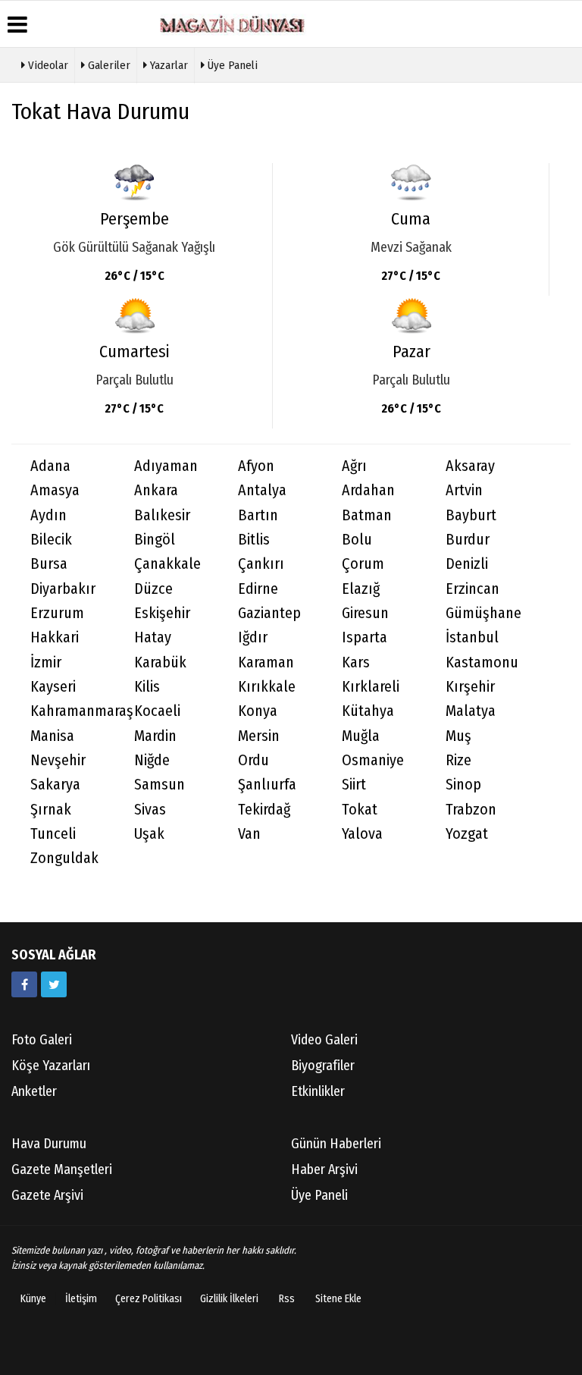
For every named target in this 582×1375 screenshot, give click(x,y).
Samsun (159, 784)
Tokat (359, 809)
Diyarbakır (62, 588)
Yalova (362, 833)
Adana (50, 466)
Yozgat (467, 833)
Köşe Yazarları (50, 1065)
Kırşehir (470, 686)
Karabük (160, 662)
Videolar (46, 65)
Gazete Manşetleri (61, 1169)
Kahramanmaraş (72, 711)
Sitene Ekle (338, 1298)
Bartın (258, 515)
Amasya (55, 490)
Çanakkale (167, 563)
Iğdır (253, 637)
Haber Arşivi (324, 1169)
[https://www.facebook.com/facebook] (24, 984)
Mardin (155, 736)
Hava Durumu (48, 1143)
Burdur (468, 539)
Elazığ (361, 588)
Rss (287, 1298)
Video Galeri (324, 1039)
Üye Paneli (231, 65)
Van (249, 833)
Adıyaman (166, 466)
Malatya (471, 711)
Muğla (361, 736)
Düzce (153, 588)
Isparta (364, 637)
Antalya (262, 490)
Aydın (48, 515)
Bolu (357, 539)
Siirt (354, 784)
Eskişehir (162, 613)
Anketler (34, 1091)
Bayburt (471, 515)
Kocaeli (157, 711)
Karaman (266, 662)
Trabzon (471, 809)
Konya (257, 711)
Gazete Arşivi (47, 1195)
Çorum (363, 563)
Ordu (253, 760)
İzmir (45, 662)
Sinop (463, 784)
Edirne (258, 588)
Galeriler (107, 65)
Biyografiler (323, 1065)
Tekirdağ (264, 809)
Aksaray (470, 466)
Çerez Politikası (148, 1298)
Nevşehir (58, 760)
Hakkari (54, 637)
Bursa (48, 563)
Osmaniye (373, 760)
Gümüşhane (483, 613)
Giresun (365, 613)
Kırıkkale (267, 686)
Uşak (149, 833)
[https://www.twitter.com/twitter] (54, 984)
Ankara (156, 490)
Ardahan (368, 490)
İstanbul (472, 637)
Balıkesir (162, 515)
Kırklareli (370, 686)
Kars (356, 662)
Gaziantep (269, 613)
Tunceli (53, 833)
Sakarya (55, 784)
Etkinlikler (318, 1091)
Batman (367, 515)
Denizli (467, 563)
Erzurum (57, 613)
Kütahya (368, 711)
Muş (458, 736)
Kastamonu (482, 662)
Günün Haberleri (336, 1143)
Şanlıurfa (267, 784)
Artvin (464, 490)
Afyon (256, 466)
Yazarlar (167, 65)
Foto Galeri (41, 1039)
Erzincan (472, 588)
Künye (33, 1298)
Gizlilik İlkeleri (229, 1298)
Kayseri (53, 686)
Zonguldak (64, 858)
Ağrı (354, 466)
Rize (458, 760)
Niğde (152, 760)
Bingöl (154, 539)
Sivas (150, 809)
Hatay (152, 637)
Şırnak (50, 809)
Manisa (52, 736)
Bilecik (51, 539)
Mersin (259, 736)
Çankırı (261, 563)
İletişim (81, 1298)
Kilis (147, 686)
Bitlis (254, 539)
